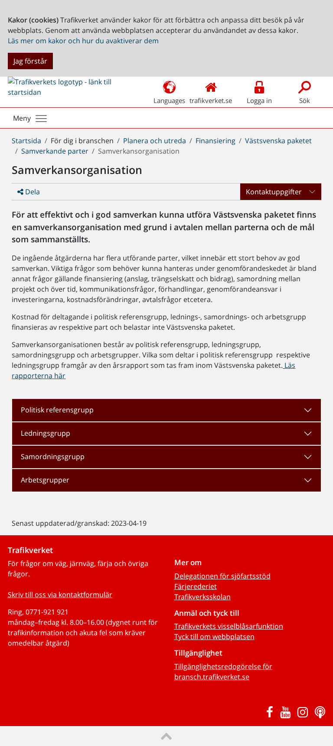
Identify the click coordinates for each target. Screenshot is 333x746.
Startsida (26, 140)
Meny (22, 118)
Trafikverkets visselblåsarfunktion (228, 626)
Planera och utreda (154, 140)
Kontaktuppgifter (274, 191)
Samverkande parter (54, 151)
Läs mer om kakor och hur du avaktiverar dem (83, 40)
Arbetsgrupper (45, 480)
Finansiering (215, 140)
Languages (169, 100)
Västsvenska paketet (278, 140)
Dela (31, 191)
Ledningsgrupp (45, 433)
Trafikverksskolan (202, 596)
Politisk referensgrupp (57, 410)
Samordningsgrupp (53, 456)
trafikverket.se (210, 100)
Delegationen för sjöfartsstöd (222, 576)
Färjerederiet (195, 586)
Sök (304, 100)
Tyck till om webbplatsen (214, 636)
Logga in (259, 100)
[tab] (166, 410)
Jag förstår (30, 61)
